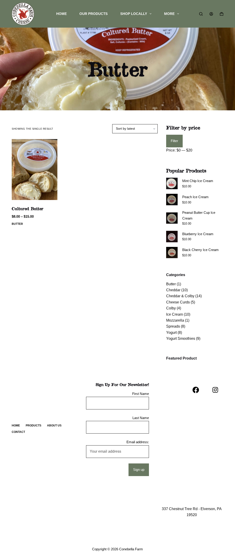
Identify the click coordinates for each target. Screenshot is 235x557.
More (169, 14)
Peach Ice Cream (195, 197)
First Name (140, 394)
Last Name (140, 418)
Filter (174, 141)
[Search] (201, 14)
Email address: (137, 442)
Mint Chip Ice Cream (197, 181)
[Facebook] (196, 390)
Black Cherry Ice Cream (200, 250)
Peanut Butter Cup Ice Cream (198, 215)
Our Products (93, 14)
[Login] (211, 14)
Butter (17, 224)
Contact (18, 432)
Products (33, 425)
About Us (54, 425)
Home (61, 14)
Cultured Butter (27, 208)
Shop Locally (133, 14)
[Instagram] (215, 390)
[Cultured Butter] (34, 169)
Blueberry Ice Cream (197, 234)
